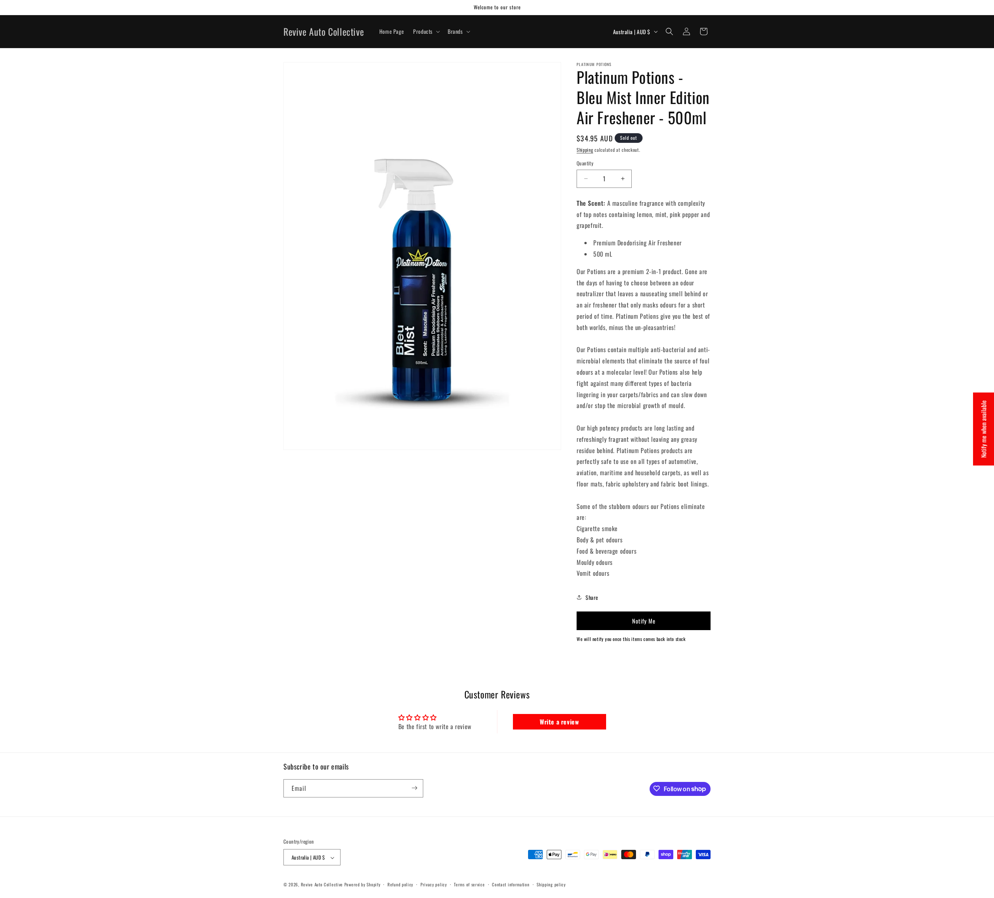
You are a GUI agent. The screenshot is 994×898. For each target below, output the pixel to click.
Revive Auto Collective (322, 885)
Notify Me (643, 621)
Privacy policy (434, 884)
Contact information (510, 884)
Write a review (559, 721)
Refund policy (400, 884)
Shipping (585, 149)
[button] (425, 31)
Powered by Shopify (362, 885)
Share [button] (592, 597)
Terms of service (469, 884)
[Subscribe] (414, 788)
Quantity (585, 163)
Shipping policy (551, 884)
